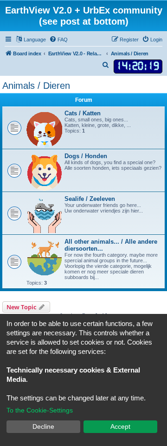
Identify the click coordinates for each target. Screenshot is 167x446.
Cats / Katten (82, 113)
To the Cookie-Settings (39, 410)
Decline (43, 426)
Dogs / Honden (85, 156)
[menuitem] (58, 39)
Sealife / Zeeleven (89, 198)
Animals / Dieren (36, 85)
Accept (120, 426)
